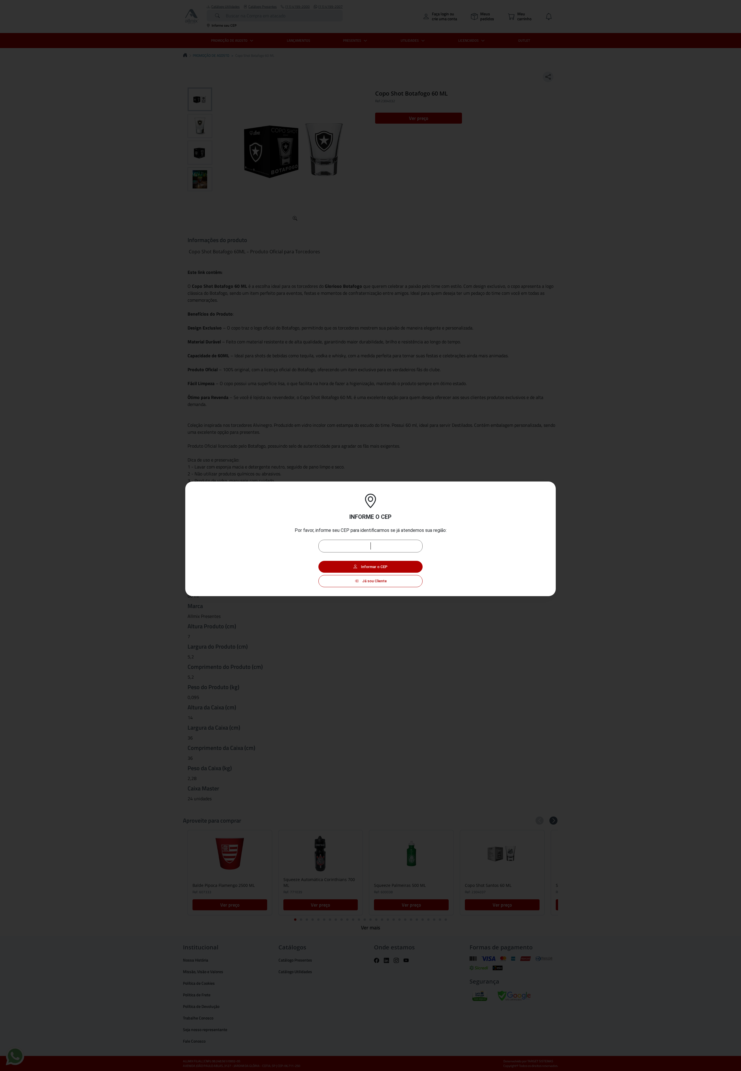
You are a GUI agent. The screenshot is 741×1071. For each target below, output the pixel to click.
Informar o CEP (374, 567)
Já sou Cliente (374, 581)
